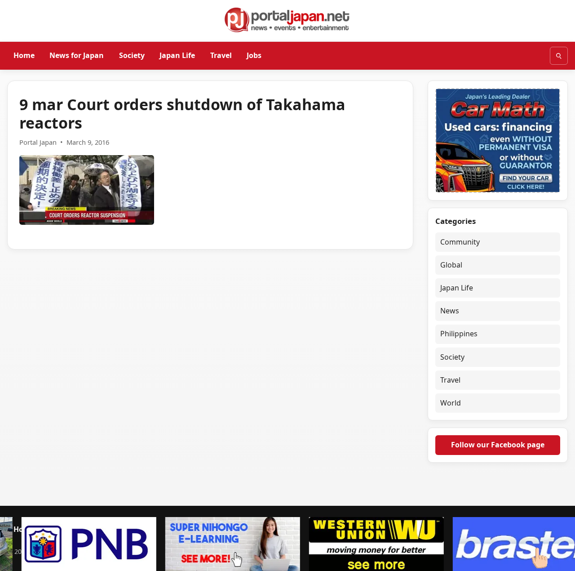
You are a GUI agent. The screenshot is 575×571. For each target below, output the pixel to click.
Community (460, 242)
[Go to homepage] (287, 19)
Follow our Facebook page (497, 445)
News (449, 311)
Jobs (254, 55)
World (450, 403)
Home (24, 55)
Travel (221, 55)
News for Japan (76, 55)
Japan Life (177, 55)
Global (451, 265)
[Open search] (559, 56)
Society (132, 55)
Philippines (459, 334)
